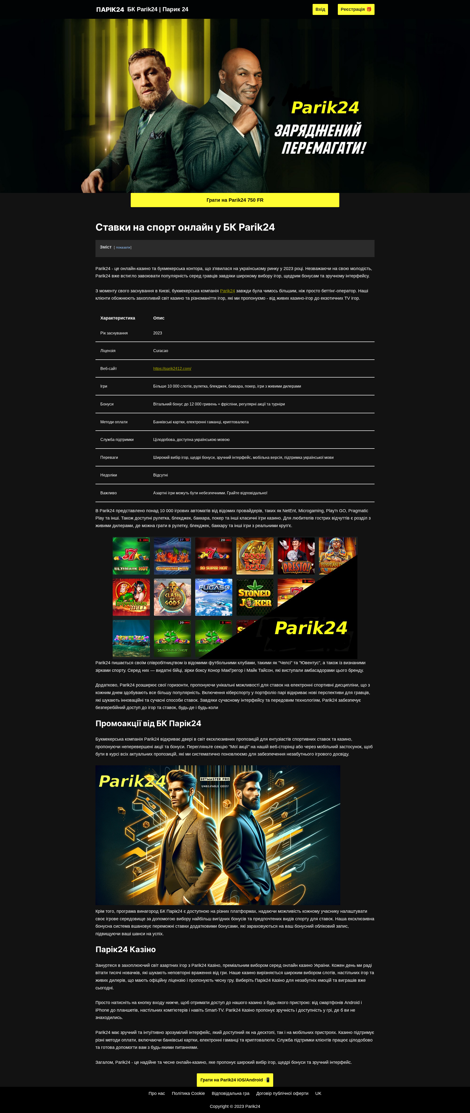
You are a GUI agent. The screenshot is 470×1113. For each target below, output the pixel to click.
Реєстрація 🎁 (356, 9)
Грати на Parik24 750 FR (235, 200)
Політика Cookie (188, 1093)
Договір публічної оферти (282, 1093)
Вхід (320, 9)
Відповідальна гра (230, 1093)
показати (123, 247)
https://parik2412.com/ (172, 368)
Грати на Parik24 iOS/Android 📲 (235, 1079)
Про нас (157, 1093)
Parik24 (227, 290)
